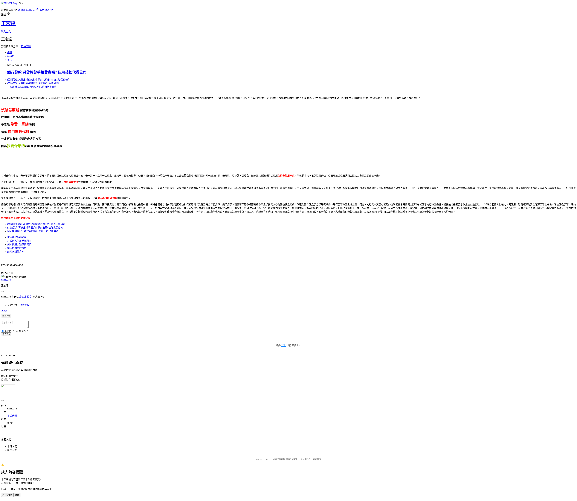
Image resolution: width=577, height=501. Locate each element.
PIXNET (266, 459)
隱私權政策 (305, 459)
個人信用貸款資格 (16, 248)
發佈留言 (6, 334)
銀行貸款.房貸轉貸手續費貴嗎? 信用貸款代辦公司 (47, 72)
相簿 (9, 52)
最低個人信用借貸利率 (19, 241)
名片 (9, 59)
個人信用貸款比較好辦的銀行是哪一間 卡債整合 (32, 231)
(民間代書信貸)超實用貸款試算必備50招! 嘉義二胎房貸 (36, 224)
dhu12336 (6, 279)
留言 (29, 296)
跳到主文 (6, 31)
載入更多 (6, 316)
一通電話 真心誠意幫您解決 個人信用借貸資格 (31, 87)
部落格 (10, 56)
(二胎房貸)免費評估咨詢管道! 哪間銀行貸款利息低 (34, 83)
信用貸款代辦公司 (16, 237)
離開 (17, 495)
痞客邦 (22, 296)
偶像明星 (24, 305)
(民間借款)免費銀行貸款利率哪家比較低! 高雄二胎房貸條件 (38, 79)
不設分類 (26, 46)
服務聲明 (317, 459)
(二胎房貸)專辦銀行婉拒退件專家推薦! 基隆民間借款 (35, 227)
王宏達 (8, 23)
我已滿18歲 (7, 495)
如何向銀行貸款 (15, 251)
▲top (4, 310)
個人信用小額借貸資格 (19, 244)
